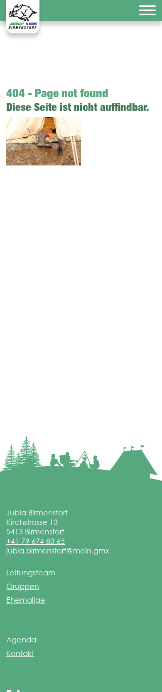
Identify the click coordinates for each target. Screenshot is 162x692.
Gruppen (22, 586)
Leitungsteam (30, 572)
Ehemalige (25, 600)
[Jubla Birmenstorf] (22, 16)
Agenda (21, 639)
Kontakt (20, 653)
